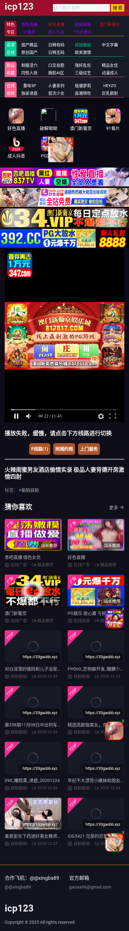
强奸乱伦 (83, 65)
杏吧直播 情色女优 (23, 557)
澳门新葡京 (16, 613)
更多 (113, 507)
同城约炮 (64, 448)
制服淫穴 (29, 65)
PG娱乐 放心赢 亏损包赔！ (93, 613)
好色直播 (76, 557)
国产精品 (29, 44)
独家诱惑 (29, 93)
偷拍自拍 (30, 490)
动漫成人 (110, 72)
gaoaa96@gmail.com (90, 887)
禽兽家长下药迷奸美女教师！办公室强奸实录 (48, 836)
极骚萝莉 (83, 85)
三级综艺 (83, 72)
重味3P (29, 85)
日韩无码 (56, 52)
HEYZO (109, 85)
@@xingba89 (18, 887)
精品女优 (110, 65)
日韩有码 (56, 44)
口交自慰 (56, 65)
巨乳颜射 (110, 93)
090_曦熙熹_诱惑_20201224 (32, 780)
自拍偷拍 (83, 44)
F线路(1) (39, 448)
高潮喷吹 (83, 93)
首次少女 (56, 93)
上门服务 (89, 448)
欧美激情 (83, 52)
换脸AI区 (56, 72)
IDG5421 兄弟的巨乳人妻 (92, 836)
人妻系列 (56, 85)
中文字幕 (110, 44)
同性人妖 (29, 72)
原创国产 (29, 52)
